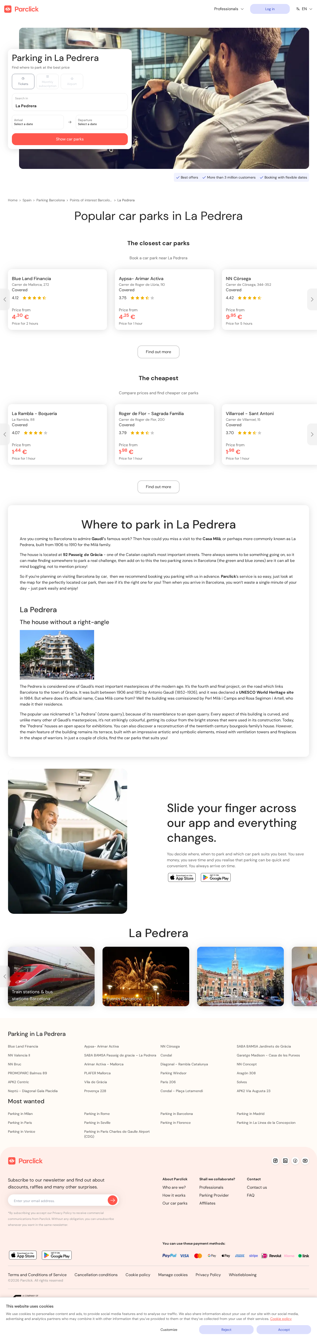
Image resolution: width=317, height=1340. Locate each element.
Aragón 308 (246, 1073)
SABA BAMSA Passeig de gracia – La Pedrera (120, 1055)
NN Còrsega (170, 1046)
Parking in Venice (21, 1131)
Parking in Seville (97, 1122)
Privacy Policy (208, 1274)
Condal (166, 1055)
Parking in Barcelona (176, 1113)
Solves (242, 1082)
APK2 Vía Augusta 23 (253, 1091)
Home (13, 200)
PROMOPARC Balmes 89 (27, 1073)
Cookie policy (138, 1274)
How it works (173, 1195)
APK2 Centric (18, 1082)
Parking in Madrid (250, 1113)
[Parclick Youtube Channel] (305, 1161)
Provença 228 (95, 1091)
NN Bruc (14, 1064)
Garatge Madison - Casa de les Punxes (268, 1055)
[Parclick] (21, 9)
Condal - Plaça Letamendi (181, 1091)
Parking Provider (214, 1195)
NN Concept (247, 1064)
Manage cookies (173, 1274)
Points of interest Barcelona (91, 200)
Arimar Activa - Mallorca (104, 1064)
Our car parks (174, 1203)
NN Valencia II (19, 1055)
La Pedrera (126, 200)
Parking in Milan (20, 1113)
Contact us (257, 1187)
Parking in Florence (175, 1122)
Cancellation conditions (96, 1274)
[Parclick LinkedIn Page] (285, 1161)
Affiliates (207, 1203)
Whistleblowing (243, 1274)
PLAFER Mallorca (97, 1073)
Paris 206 (168, 1082)
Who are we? (174, 1187)
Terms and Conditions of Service (37, 1274)
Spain (27, 200)
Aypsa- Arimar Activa (101, 1046)
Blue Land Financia (23, 1046)
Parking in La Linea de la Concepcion (266, 1122)
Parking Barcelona (50, 200)
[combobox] (74, 105)
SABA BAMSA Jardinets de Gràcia (264, 1046)
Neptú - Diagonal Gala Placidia (33, 1091)
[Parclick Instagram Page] (275, 1161)
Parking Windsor (173, 1073)
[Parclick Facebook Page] (295, 1161)
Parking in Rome (97, 1113)
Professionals (211, 1187)
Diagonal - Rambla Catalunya (184, 1064)
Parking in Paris (20, 1122)
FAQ (251, 1195)
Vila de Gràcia (95, 1082)
